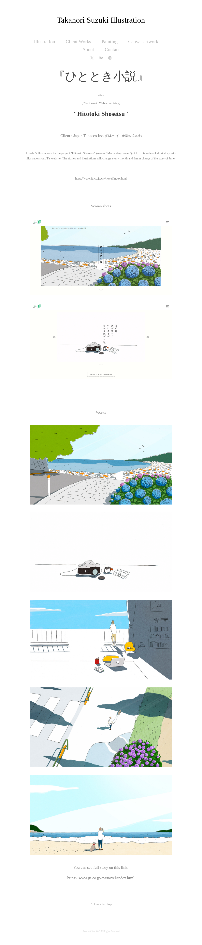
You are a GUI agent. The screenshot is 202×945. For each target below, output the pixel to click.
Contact (112, 49)
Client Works (78, 41)
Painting (110, 41)
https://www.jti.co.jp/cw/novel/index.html (101, 178)
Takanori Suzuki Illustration (101, 20)
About (88, 49)
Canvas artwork (143, 41)
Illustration (44, 41)
